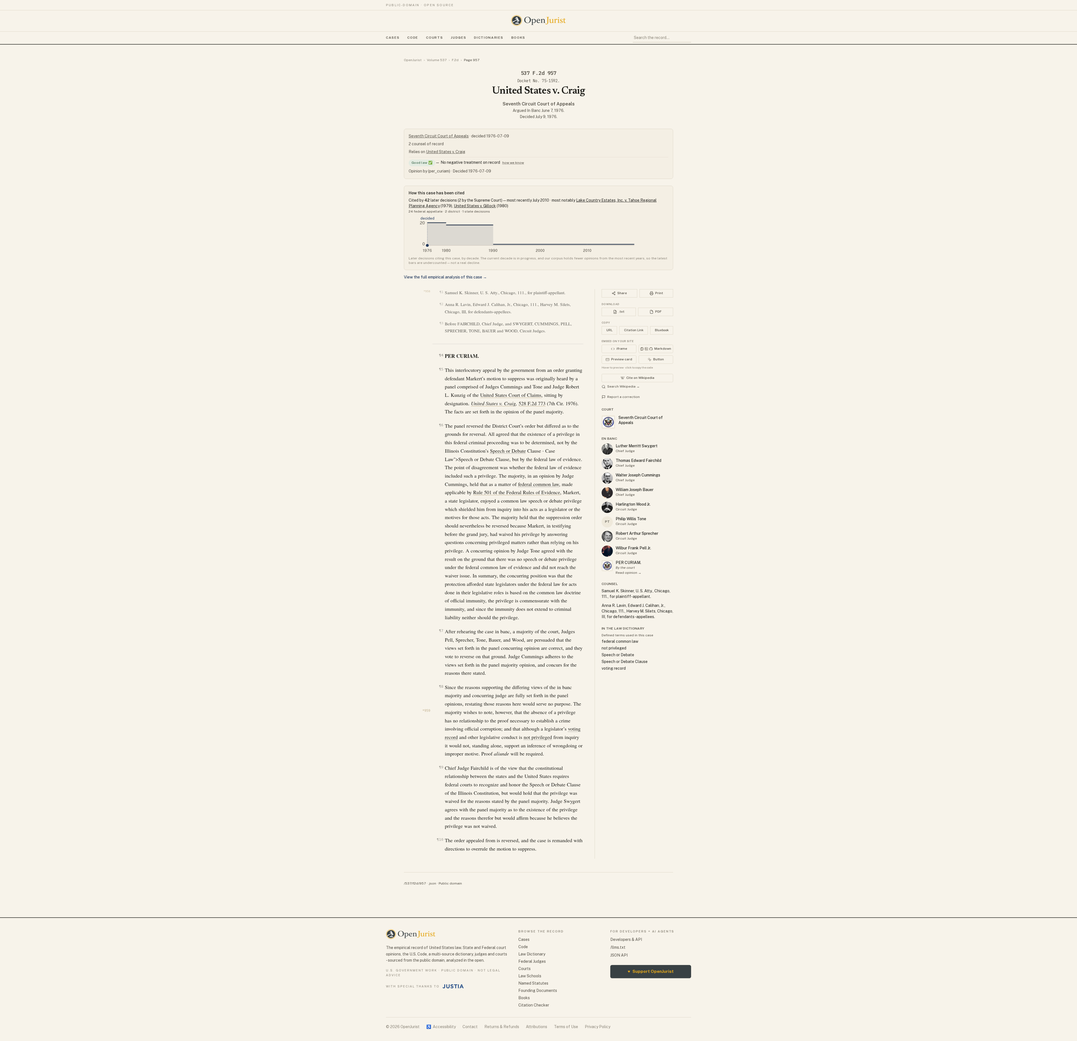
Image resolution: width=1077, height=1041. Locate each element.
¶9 (441, 767)
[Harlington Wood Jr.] (607, 507)
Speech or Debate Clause (625, 661)
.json (432, 883)
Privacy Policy (597, 1026)
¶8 (441, 686)
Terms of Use (566, 1026)
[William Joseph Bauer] (607, 492)
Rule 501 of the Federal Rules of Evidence (516, 492)
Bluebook (662, 330)
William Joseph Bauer (634, 489)
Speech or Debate (508, 450)
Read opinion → (628, 573)
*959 (426, 711)
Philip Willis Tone (631, 519)
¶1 (441, 292)
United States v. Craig (445, 151)
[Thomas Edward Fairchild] (607, 463)
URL (609, 330)
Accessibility (441, 1026)
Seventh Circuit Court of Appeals (539, 104)
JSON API (619, 955)
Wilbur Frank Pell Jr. (633, 548)
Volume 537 (437, 60)
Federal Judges (532, 961)
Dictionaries (488, 38)
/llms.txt (617, 947)
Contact (470, 1026)
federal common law (538, 484)
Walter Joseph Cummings (638, 475)
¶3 (441, 323)
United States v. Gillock (475, 206)
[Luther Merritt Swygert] (607, 449)
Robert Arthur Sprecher (637, 533)
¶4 (441, 355)
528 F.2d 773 (532, 403)
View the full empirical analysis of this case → (445, 277)
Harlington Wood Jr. (633, 504)
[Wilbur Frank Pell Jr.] (607, 551)
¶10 (440, 839)
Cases (392, 38)
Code (412, 38)
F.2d (455, 60)
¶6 (441, 425)
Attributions (536, 1026)
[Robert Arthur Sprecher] (607, 536)
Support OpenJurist (651, 971)
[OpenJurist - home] (538, 20)
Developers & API (626, 939)
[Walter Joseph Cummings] (607, 478)
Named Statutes (533, 983)
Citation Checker (533, 1005)
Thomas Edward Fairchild (638, 460)
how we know (513, 163)
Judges (458, 38)
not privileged (538, 737)
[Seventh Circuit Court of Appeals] (607, 565)
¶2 (441, 304)
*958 (427, 291)
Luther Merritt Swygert (636, 446)
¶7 (441, 630)
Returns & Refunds (501, 1026)
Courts (434, 38)
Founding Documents (537, 990)
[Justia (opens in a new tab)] (453, 986)
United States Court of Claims (510, 394)
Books (518, 38)
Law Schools (529, 976)
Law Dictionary (531, 954)
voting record (614, 668)
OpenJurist (413, 60)
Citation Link (633, 330)
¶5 (441, 369)
